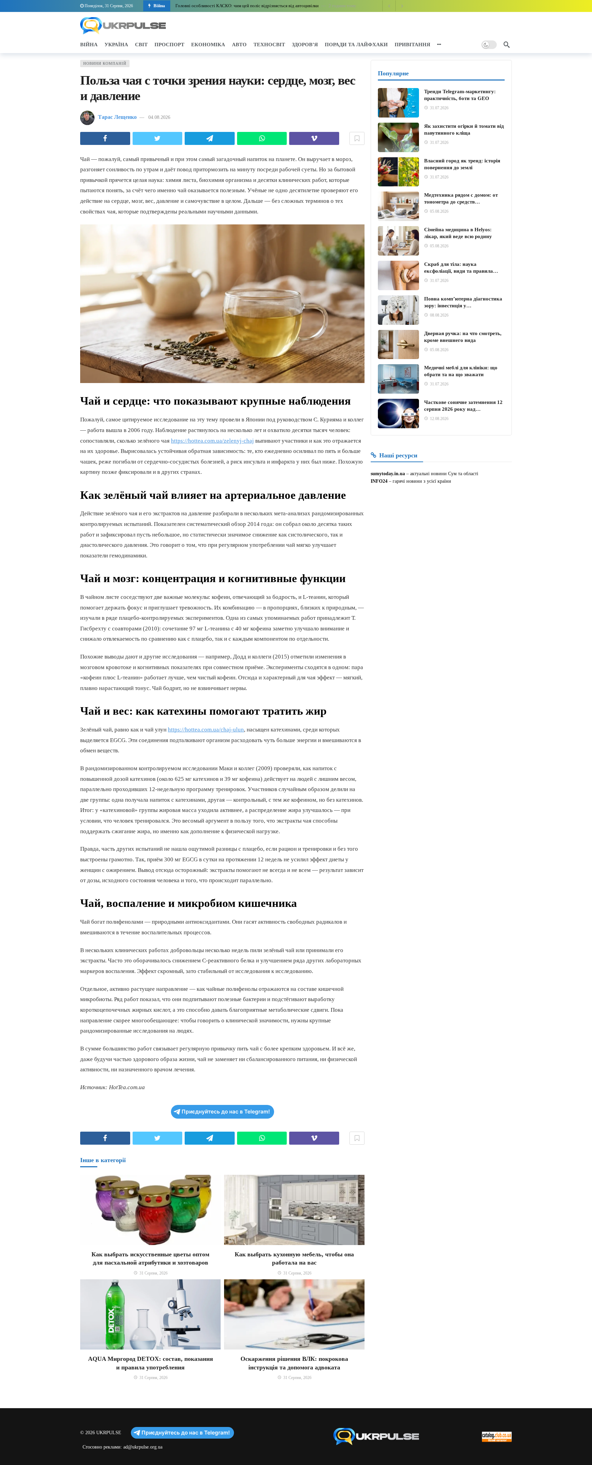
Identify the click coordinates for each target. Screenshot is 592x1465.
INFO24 (379, 481)
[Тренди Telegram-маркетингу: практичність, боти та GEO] (398, 103)
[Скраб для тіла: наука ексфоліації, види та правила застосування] (398, 275)
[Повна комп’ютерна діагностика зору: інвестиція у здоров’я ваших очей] (398, 310)
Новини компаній (104, 63)
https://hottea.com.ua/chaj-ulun (206, 729)
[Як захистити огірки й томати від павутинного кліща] (398, 137)
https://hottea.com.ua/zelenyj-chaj (212, 441)
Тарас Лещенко (117, 117)
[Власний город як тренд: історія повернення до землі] (398, 172)
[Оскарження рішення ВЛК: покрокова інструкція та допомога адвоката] (294, 1314)
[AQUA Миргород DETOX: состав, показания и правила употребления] (150, 1314)
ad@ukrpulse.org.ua (142, 1447)
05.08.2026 (439, 211)
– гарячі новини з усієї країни (419, 481)
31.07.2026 (439, 108)
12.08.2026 (439, 418)
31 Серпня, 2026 (153, 1273)
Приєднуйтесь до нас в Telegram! (226, 1111)
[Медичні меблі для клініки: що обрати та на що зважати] (398, 379)
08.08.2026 (439, 315)
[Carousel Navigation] (395, 5)
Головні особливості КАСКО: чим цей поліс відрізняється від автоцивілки (247, 5)
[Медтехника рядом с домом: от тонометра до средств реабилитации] (398, 206)
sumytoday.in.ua (388, 473)
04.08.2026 (159, 117)
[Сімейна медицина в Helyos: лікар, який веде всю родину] (398, 241)
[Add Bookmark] (357, 138)
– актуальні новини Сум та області (441, 473)
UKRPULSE (108, 1432)
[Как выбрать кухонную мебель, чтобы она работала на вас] (294, 1210)
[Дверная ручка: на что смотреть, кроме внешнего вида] (398, 344)
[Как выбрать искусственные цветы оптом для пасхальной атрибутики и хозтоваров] (150, 1210)
